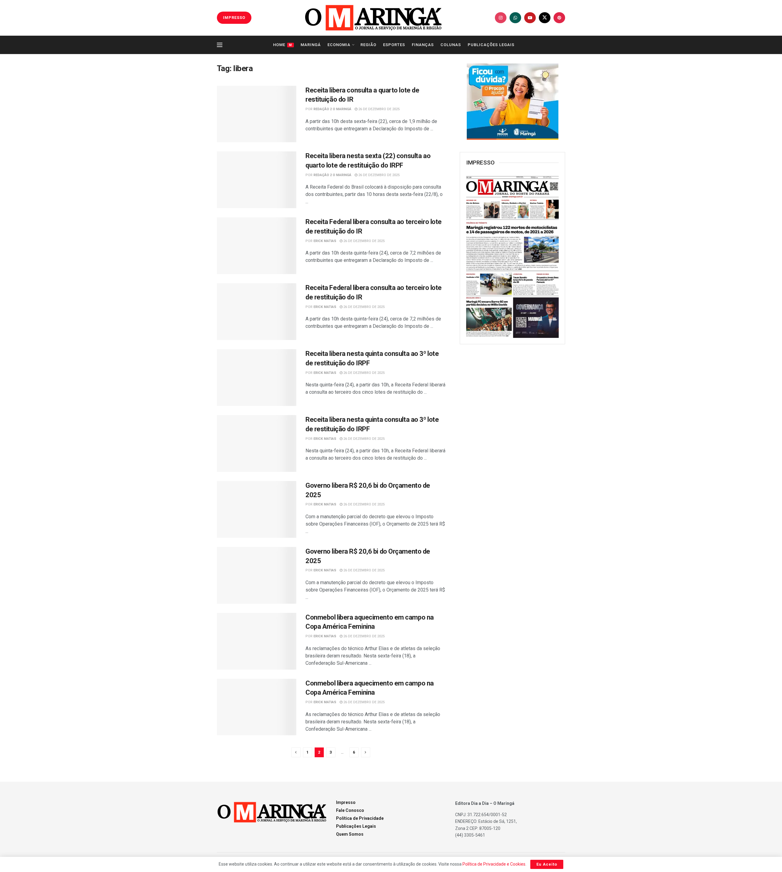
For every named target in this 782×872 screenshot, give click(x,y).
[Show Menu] (219, 45)
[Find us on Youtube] (530, 17)
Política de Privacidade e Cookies (493, 864)
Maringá (311, 44)
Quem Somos (350, 834)
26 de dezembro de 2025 (378, 109)
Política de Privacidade (360, 818)
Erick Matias (324, 241)
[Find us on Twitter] (544, 17)
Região (368, 44)
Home (282, 44)
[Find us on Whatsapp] (515, 17)
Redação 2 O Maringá (332, 109)
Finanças (423, 44)
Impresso (346, 802)
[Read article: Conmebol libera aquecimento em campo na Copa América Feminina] (256, 641)
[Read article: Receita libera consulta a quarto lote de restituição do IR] (256, 114)
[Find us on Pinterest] (559, 17)
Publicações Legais (491, 44)
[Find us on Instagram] (500, 17)
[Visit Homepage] (373, 17)
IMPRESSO (234, 17)
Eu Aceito (546, 864)
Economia (338, 44)
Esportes (394, 44)
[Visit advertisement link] (512, 101)
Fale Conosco (350, 810)
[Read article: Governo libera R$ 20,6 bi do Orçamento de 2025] (256, 509)
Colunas (450, 44)
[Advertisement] (512, 448)
